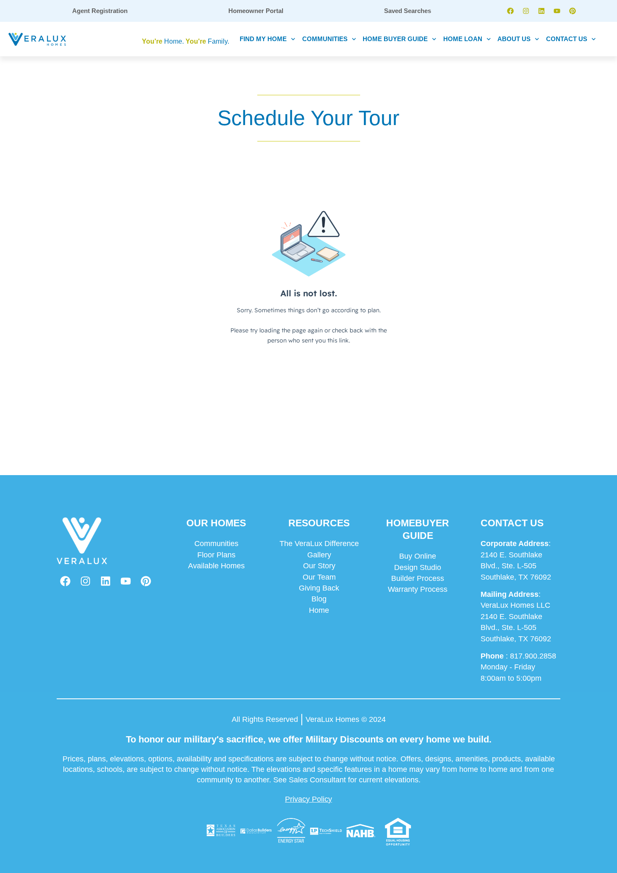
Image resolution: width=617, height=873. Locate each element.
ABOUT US (514, 38)
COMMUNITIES (325, 38)
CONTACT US (566, 38)
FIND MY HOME (263, 38)
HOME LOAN (462, 38)
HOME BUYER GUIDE (395, 38)
